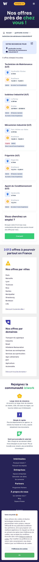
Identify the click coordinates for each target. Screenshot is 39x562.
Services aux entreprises (15, 350)
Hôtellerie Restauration (15, 347)
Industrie (9, 341)
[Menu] (34, 4)
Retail (8, 344)
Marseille (9, 278)
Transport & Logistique (15, 338)
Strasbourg (10, 297)
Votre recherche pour (16, 44)
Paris (8, 275)
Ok (19, 555)
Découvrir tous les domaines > (16, 372)
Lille (7, 304)
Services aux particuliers (15, 354)
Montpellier (10, 294)
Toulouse (9, 285)
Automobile (10, 366)
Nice (7, 288)
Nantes (8, 291)
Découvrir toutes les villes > (15, 309)
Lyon (7, 281)
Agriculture (10, 363)
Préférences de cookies (20, 549)
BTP (7, 360)
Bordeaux (9, 301)
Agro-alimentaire (12, 357)
